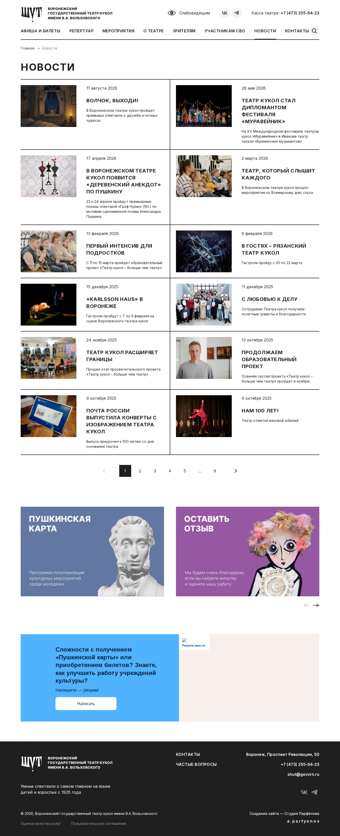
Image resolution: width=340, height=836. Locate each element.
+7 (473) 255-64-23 (300, 12)
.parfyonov (303, 821)
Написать (86, 704)
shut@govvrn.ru (303, 774)
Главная (28, 48)
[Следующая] (236, 471)
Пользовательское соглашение (98, 823)
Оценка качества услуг (41, 823)
